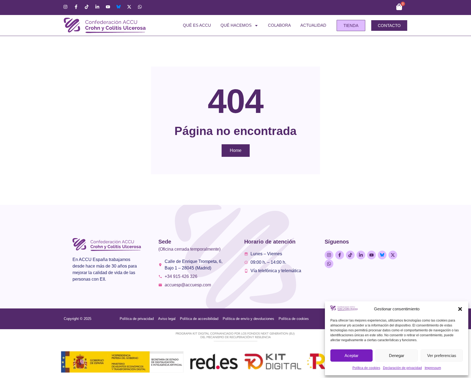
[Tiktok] (86, 6)
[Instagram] (65, 6)
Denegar (396, 355)
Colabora (279, 25)
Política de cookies (366, 368)
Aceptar (351, 355)
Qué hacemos (236, 25)
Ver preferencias (441, 355)
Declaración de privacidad (402, 368)
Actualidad (313, 25)
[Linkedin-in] (97, 6)
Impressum (433, 368)
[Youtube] (108, 6)
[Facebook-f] (76, 6)
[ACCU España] (118, 6)
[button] (460, 309)
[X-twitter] (129, 6)
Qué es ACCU (197, 25)
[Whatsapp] (139, 6)
